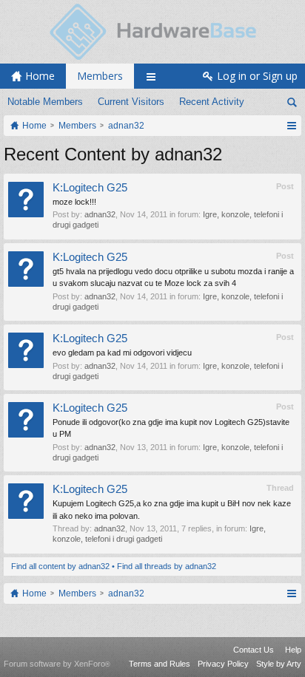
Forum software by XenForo (57, 663)
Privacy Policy (223, 663)
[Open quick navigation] (291, 126)
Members (100, 76)
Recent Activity (211, 101)
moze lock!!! (74, 201)
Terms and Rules (159, 663)
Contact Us (253, 649)
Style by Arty (278, 663)
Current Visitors (131, 101)
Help (293, 649)
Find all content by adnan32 (60, 566)
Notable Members (45, 101)
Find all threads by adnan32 (166, 566)
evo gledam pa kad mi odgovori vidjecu (122, 352)
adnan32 (99, 214)
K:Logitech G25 (90, 188)
